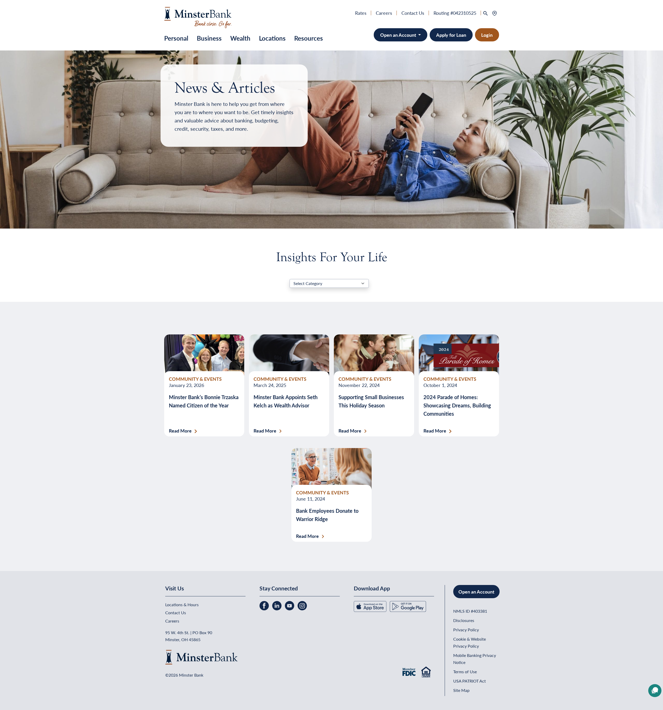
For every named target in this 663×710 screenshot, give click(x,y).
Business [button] (209, 38)
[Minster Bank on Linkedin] (277, 605)
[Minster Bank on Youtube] (290, 605)
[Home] (198, 16)
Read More (180, 431)
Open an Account (398, 35)
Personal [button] (176, 38)
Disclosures (463, 620)
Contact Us (412, 13)
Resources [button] (308, 38)
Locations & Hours (182, 604)
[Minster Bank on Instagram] (302, 605)
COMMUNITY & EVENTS (195, 379)
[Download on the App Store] (370, 606)
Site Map (461, 690)
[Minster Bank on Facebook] (265, 605)
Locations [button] (272, 38)
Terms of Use (465, 672)
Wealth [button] (240, 38)
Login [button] (487, 35)
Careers (384, 13)
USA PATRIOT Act (469, 681)
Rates (360, 13)
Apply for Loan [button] (451, 35)
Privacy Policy (466, 630)
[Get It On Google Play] (408, 606)
